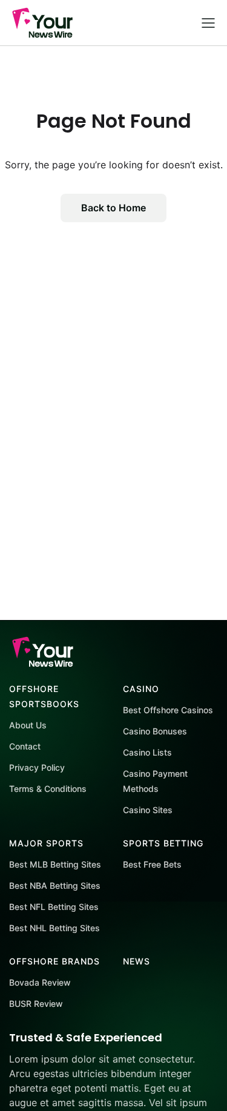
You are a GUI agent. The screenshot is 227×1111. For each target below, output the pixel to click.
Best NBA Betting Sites (54, 885)
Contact (25, 746)
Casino (141, 689)
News (136, 961)
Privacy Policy (37, 767)
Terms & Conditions (48, 788)
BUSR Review (36, 1003)
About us (28, 725)
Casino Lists (147, 752)
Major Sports (46, 843)
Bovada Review (40, 982)
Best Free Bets (152, 864)
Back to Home (113, 208)
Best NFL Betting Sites (54, 907)
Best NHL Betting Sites (54, 928)
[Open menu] (208, 22)
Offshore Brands (54, 961)
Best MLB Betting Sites (55, 864)
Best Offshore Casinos (168, 710)
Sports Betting (163, 843)
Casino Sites (148, 810)
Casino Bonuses (155, 731)
